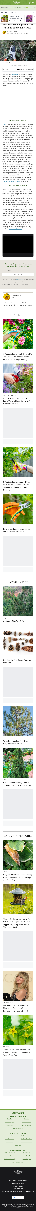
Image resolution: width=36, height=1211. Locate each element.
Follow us (21, 69)
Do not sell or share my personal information (18, 1191)
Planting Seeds (26, 1152)
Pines (4, 124)
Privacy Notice (13, 281)
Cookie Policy (18, 1189)
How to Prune (9, 1155)
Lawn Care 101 (26, 1155)
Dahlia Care (18, 1145)
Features (25, 33)
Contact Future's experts (18, 1180)
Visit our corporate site (26, 1205)
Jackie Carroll (12, 31)
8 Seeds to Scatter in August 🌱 (20, 7)
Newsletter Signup (9, 1122)
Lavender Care (9, 1142)
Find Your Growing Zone (9, 1152)
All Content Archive (18, 1128)
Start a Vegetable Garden (18, 1162)
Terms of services (20, 279)
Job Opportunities (26, 1125)
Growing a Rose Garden (26, 1139)
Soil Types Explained (9, 1159)
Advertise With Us (26, 1122)
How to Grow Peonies (26, 1142)
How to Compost (27, 1159)
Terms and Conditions (18, 1183)
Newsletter (30, 69)
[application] (18, 244)
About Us (9, 1119)
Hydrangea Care (9, 1135)
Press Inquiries (9, 1125)
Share (6, 69)
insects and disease (15, 229)
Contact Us (26, 1119)
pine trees (14, 74)
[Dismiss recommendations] (34, 13)
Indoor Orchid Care (9, 1139)
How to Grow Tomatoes (26, 1135)
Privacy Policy (18, 1186)
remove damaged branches (12, 181)
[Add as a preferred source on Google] (18, 1197)
